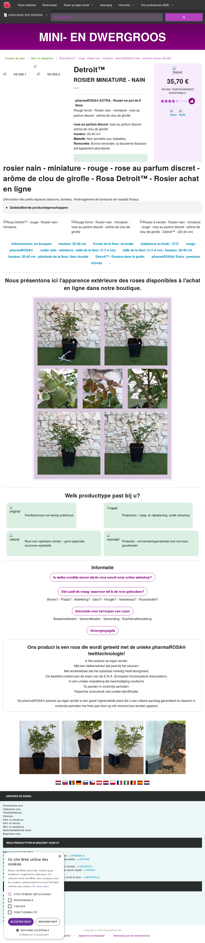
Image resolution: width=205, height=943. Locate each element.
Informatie (124, 5)
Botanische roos (12, 833)
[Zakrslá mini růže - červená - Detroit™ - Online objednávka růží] (92, 782)
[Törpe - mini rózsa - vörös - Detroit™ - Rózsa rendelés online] (58, 782)
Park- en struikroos (13, 819)
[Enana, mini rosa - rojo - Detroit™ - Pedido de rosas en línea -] (140, 782)
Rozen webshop (27, 5)
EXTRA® (84, 859)
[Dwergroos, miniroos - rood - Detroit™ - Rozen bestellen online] (146, 782)
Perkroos (8, 816)
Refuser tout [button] (47, 921)
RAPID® (90, 870)
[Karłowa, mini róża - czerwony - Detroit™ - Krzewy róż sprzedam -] (112, 782)
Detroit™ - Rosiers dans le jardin (120, 256)
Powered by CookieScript (34, 934)
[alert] (34, 895)
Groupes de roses (15, 58)
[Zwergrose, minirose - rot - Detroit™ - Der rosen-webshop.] (99, 782)
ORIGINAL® (77, 855)
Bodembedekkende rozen (17, 830)
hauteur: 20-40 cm (72, 243)
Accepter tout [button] (21, 921)
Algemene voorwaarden (92, 935)
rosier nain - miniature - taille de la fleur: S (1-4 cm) (78, 250)
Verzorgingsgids (102, 630)
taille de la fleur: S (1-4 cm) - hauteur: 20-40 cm (157, 250)
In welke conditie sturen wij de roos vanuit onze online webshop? (102, 577)
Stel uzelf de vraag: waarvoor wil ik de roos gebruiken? (102, 591)
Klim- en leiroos (11, 823)
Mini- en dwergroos (42, 58)
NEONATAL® (92, 877)
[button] (34, 930)
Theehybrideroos (12, 812)
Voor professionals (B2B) (155, 5)
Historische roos (12, 809)
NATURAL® (85, 866)
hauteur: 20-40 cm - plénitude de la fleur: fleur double (48, 256)
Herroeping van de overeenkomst (131, 935)
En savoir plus (41, 886)
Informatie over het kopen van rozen (102, 611)
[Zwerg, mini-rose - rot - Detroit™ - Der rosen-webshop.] (78, 782)
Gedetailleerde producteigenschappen (39, 207)
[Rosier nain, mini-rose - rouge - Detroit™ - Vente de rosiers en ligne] (119, 782)
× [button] (59, 856)
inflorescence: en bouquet (31, 243)
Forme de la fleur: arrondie (113, 243)
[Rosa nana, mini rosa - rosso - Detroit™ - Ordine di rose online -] (126, 782)
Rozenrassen (49, 5)
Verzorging (106, 5)
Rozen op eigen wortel (76, 5)
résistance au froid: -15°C (160, 243)
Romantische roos (13, 805)
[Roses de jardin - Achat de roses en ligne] (184, 17)
